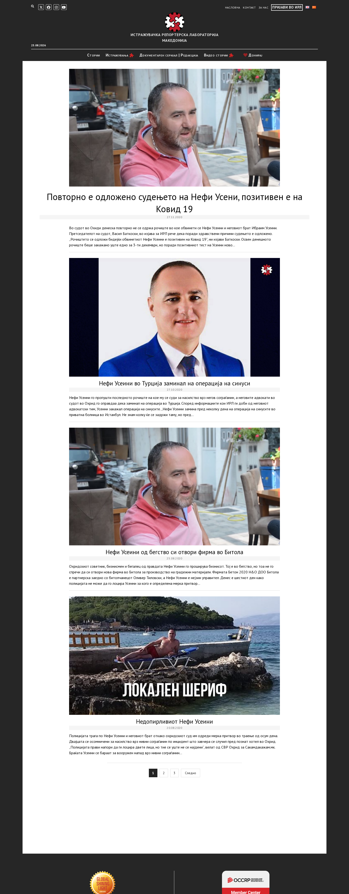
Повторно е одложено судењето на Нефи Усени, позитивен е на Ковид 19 (174, 128)
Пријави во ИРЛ (287, 7)
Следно (190, 773)
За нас (263, 7)
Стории (93, 55)
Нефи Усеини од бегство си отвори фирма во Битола (174, 486)
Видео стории (216, 55)
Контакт (249, 7)
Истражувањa (117, 55)
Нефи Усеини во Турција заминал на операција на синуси (174, 317)
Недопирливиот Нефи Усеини (174, 655)
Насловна (232, 7)
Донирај (255, 55)
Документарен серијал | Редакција (169, 55)
